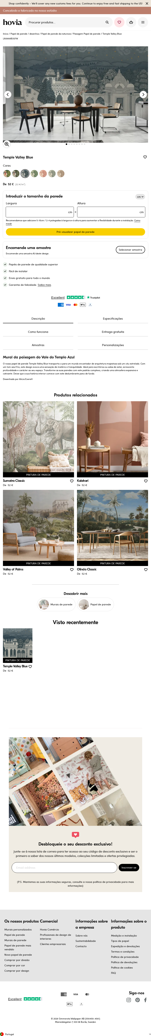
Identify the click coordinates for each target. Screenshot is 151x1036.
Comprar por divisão (16, 960)
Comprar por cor (14, 965)
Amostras (38, 345)
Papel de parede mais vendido (17, 947)
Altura (110, 207)
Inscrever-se (129, 867)
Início (5, 33)
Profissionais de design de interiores (55, 936)
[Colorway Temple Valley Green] (34, 174)
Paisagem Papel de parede (86, 33)
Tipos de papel (120, 941)
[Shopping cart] (131, 22)
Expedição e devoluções (125, 946)
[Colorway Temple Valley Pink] (43, 174)
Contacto (81, 946)
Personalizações (113, 345)
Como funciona (38, 332)
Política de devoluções (124, 962)
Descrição (38, 318)
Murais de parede (15, 940)
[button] (119, 22)
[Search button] (107, 22)
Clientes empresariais (53, 944)
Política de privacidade (125, 957)
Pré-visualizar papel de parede (75, 232)
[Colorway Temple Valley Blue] (25, 173)
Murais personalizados (18, 929)
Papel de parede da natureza (56, 33)
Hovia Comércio (49, 929)
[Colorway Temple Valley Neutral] (61, 174)
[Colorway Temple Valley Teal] (52, 174)
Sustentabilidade (86, 941)
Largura (39, 207)
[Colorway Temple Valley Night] (16, 174)
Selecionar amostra (130, 249)
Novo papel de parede (18, 954)
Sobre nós (81, 935)
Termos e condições (122, 951)
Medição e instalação (124, 935)
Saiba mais (44, 284)
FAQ (113, 973)
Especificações (113, 318)
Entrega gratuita (113, 332)
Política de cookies (122, 967)
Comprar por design (16, 970)
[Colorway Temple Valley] (7, 174)
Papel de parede (18, 33)
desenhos (34, 33)
